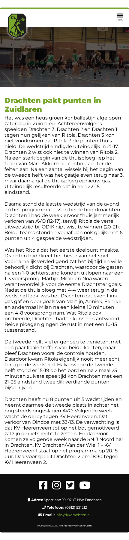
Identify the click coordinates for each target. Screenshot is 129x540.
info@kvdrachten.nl (73, 515)
